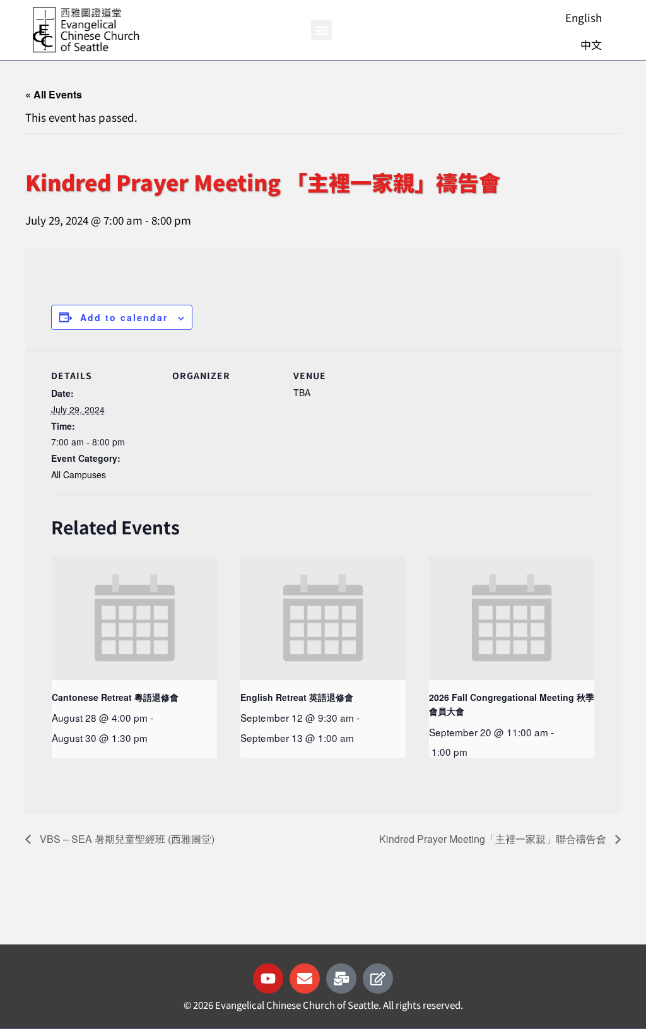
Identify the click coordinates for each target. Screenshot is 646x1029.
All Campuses (78, 474)
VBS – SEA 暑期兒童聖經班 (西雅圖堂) (125, 839)
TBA (301, 392)
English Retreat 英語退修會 (296, 697)
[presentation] (134, 618)
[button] (321, 30)
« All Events (53, 94)
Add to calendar (124, 317)
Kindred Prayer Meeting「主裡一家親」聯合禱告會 (494, 839)
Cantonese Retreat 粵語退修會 (115, 697)
